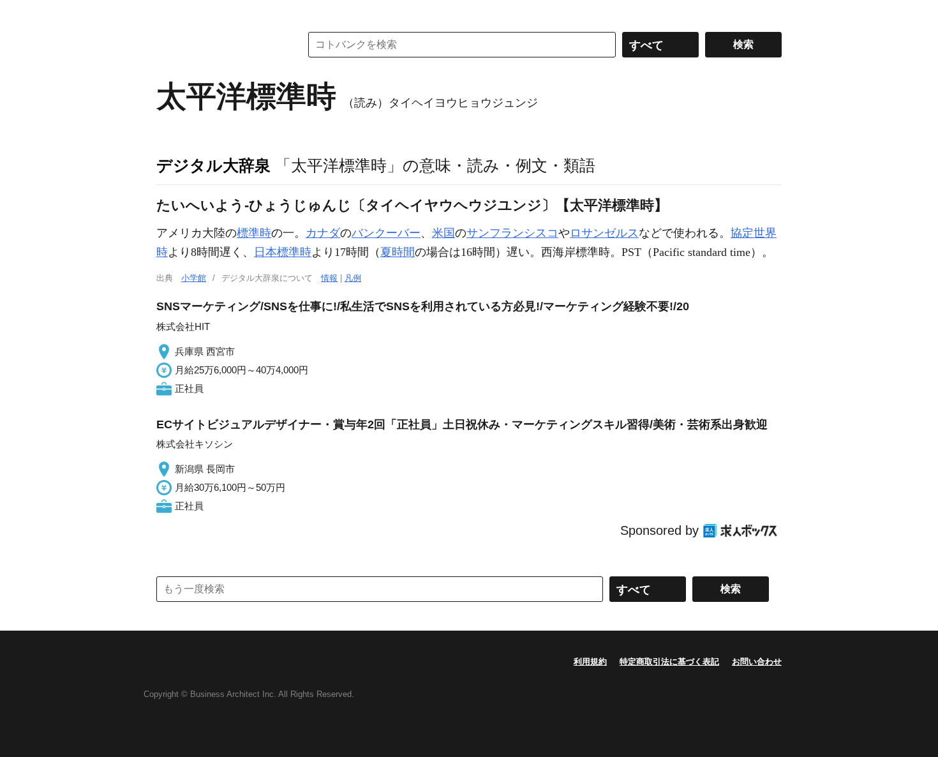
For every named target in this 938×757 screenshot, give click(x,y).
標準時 (254, 233)
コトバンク (219, 44)
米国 (443, 233)
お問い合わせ (757, 661)
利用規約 (590, 661)
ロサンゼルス (604, 233)
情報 (329, 278)
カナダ (323, 233)
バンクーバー (386, 233)
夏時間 (397, 252)
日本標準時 (282, 252)
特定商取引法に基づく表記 (669, 661)
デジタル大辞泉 (213, 165)
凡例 (353, 278)
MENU (169, 13)
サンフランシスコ (512, 233)
